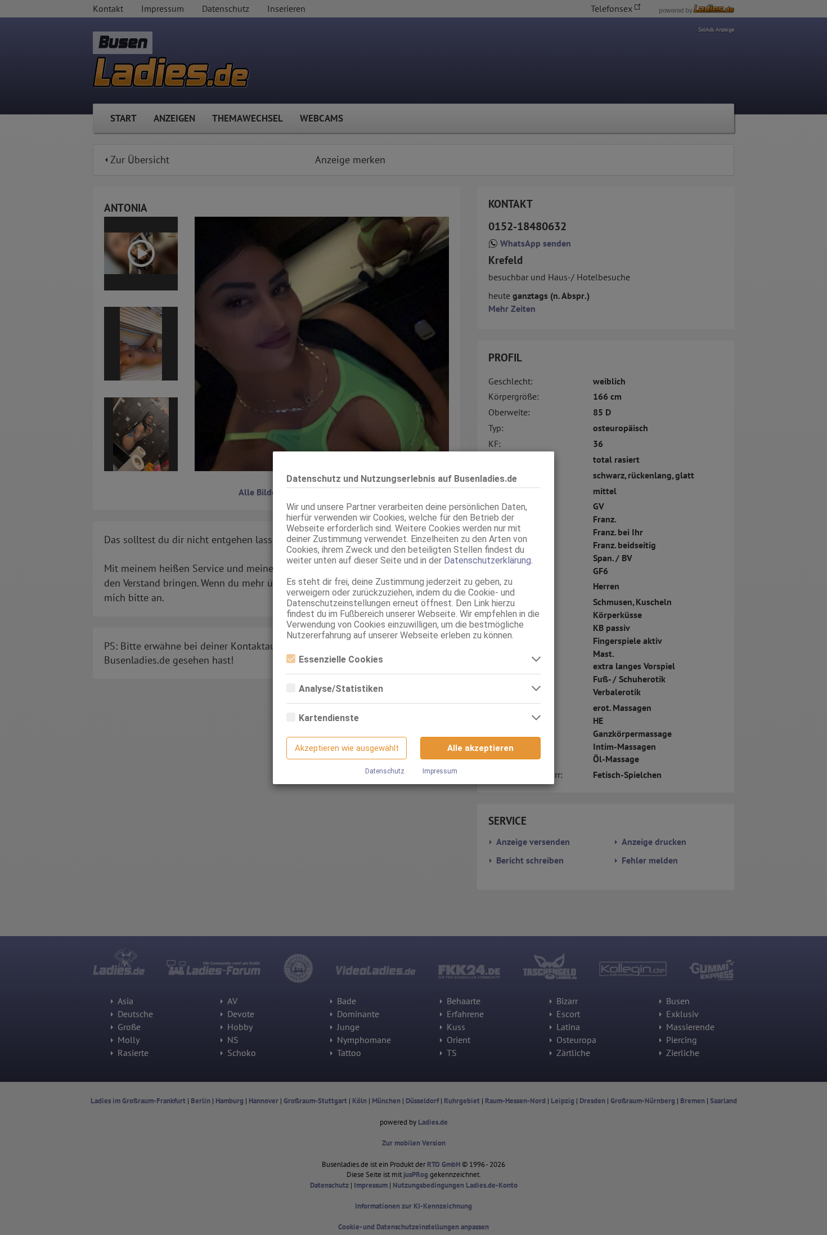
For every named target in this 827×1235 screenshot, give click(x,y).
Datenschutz (384, 771)
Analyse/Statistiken (341, 688)
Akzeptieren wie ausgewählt (347, 748)
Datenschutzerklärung (487, 560)
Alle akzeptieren (480, 748)
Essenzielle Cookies (341, 659)
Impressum (440, 771)
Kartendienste (329, 718)
